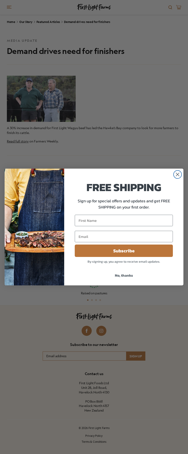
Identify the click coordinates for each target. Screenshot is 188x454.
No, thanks (124, 275)
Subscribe (124, 250)
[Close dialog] (178, 174)
